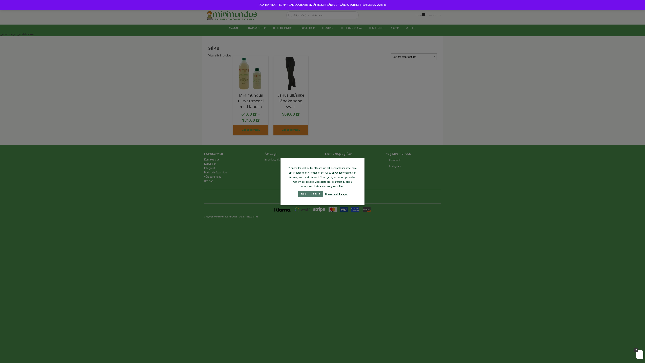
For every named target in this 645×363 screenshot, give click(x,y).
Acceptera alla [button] (310, 194)
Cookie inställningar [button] (336, 194)
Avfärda (381, 4)
